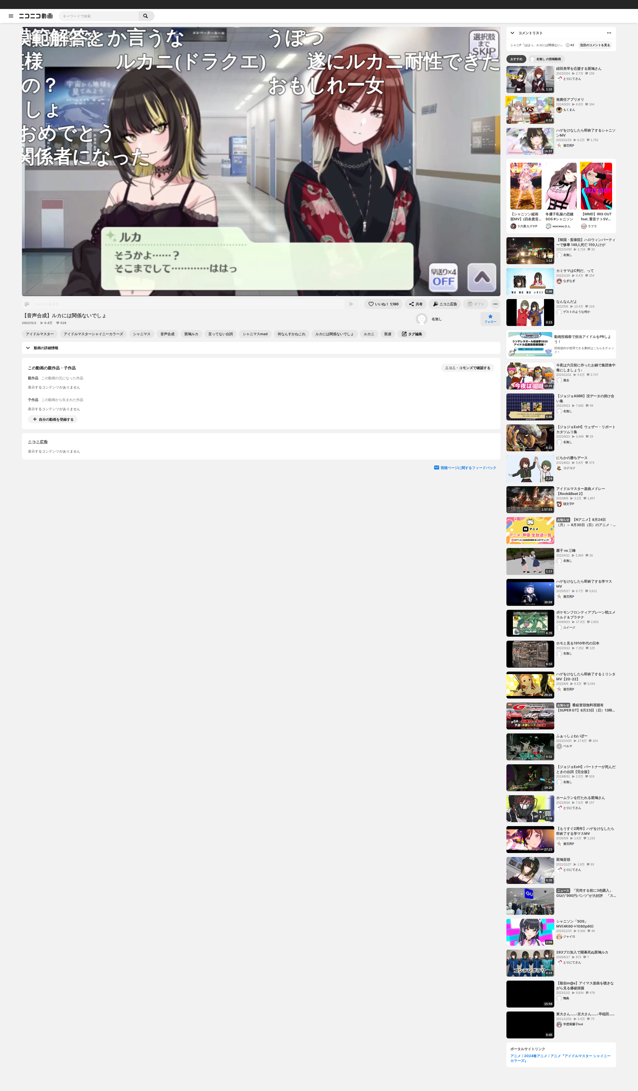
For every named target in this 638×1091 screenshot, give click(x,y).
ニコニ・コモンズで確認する (467, 368)
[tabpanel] (561, 552)
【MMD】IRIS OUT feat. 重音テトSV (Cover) (596, 216)
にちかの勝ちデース (572, 458)
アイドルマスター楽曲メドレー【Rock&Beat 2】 (580, 491)
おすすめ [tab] (516, 59)
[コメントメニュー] (609, 33)
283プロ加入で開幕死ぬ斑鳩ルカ (582, 952)
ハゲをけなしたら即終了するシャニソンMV (586, 132)
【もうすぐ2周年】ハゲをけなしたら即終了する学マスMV (585, 831)
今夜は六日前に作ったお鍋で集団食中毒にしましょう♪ (586, 367)
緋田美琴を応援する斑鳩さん (579, 68)
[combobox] (99, 16)
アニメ (515, 1056)
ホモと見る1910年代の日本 (577, 643)
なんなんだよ (566, 301)
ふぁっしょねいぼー (572, 736)
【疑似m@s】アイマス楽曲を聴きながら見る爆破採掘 (585, 985)
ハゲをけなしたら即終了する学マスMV (584, 583)
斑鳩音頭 (563, 859)
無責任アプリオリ (570, 99)
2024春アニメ (535, 1056)
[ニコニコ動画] (36, 15)
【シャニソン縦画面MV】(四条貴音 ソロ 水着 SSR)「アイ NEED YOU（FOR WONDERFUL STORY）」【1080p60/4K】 (525, 216)
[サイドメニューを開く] (11, 16)
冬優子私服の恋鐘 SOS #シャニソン (559, 216)
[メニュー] (495, 304)
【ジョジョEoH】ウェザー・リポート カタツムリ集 (586, 429)
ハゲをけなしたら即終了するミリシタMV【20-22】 (586, 676)
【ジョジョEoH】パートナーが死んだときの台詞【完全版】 (586, 769)
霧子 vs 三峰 (566, 550)
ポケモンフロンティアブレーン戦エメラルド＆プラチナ (586, 614)
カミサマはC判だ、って (575, 270)
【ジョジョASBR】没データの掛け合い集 (585, 398)
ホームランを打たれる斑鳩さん (580, 797)
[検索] (147, 16)
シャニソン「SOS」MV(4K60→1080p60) (575, 923)
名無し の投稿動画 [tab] (548, 59)
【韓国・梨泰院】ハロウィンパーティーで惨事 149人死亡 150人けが (586, 242)
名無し (437, 319)
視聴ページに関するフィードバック (468, 513)
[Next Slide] (490, 465)
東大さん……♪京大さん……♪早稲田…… (585, 1014)
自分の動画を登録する (56, 419)
